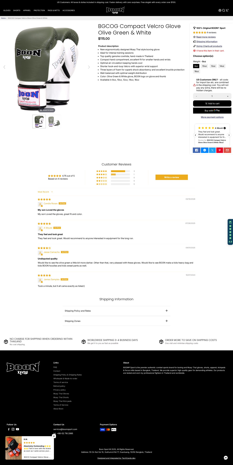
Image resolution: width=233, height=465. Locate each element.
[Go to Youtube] (17, 429)
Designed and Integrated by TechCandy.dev (116, 458)
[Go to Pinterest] (219, 150)
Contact (56, 371)
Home (3, 18)
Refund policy (59, 386)
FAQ (55, 367)
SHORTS (16, 10)
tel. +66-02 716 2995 (63, 433)
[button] (200, 32)
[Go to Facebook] (196, 150)
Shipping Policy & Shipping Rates (67, 375)
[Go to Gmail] (227, 150)
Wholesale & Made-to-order (65, 378)
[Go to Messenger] (204, 150)
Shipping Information (206, 41)
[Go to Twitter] (212, 150)
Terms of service (60, 382)
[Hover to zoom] (47, 68)
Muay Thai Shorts (61, 397)
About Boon (58, 409)
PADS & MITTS (54, 10)
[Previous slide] (4, 67)
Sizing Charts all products (209, 46)
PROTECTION (39, 10)
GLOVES (6, 10)
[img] (44, 199)
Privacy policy (59, 390)
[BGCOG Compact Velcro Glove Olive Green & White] (39, 121)
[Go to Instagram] (13, 429)
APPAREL (27, 10)
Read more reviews (206, 37)
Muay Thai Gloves (61, 394)
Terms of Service (60, 405)
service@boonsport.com (65, 429)
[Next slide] (89, 67)
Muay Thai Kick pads (62, 401)
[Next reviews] (229, 135)
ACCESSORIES (69, 10)
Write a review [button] (171, 177)
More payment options (212, 117)
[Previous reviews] (195, 135)
